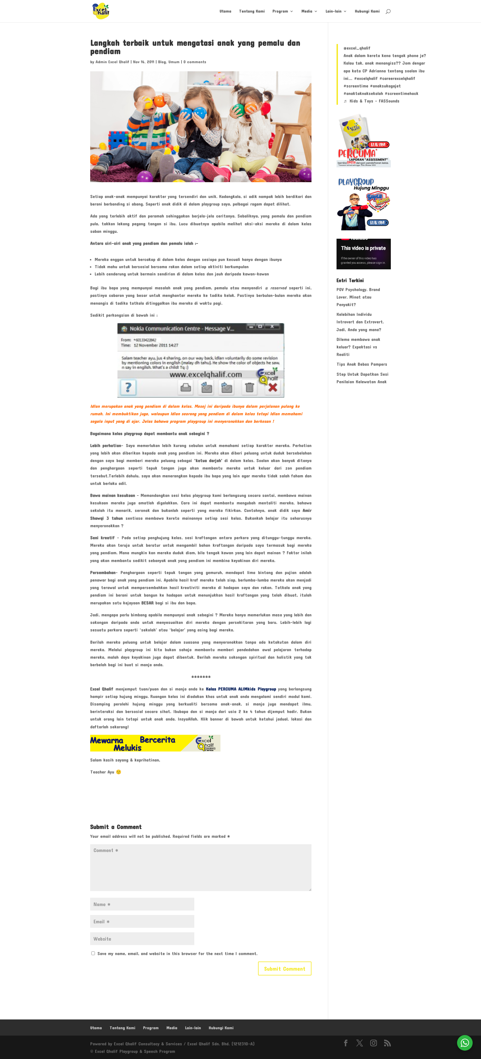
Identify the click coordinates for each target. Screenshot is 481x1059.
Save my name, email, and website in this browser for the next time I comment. (177, 953)
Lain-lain (334, 11)
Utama (225, 11)
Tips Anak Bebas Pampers (362, 364)
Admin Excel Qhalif (112, 61)
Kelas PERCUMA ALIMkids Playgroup (241, 688)
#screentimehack (401, 93)
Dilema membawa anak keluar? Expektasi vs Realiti (358, 346)
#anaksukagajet (385, 85)
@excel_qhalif (356, 47)
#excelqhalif (366, 78)
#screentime (355, 85)
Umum (174, 61)
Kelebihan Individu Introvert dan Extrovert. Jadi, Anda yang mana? (360, 321)
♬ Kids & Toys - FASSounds (371, 100)
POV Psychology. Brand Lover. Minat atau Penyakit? (358, 297)
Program (280, 11)
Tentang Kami (252, 11)
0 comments (194, 61)
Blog (162, 61)
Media (306, 11)
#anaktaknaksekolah (363, 93)
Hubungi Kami (367, 11)
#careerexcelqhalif (397, 78)
